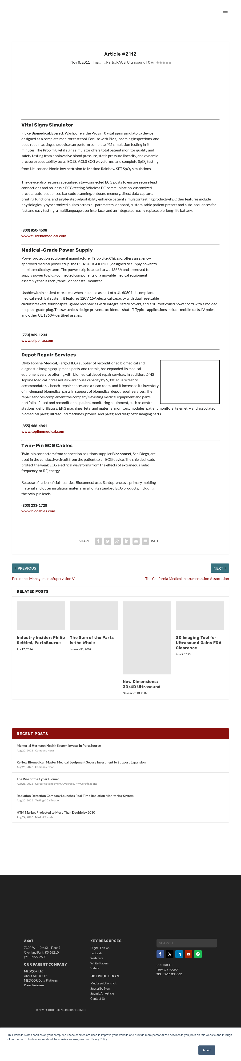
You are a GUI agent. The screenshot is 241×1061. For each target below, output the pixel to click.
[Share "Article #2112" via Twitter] (107, 541)
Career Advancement (48, 783)
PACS (120, 62)
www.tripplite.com (37, 340)
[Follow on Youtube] (188, 954)
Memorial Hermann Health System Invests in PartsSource (59, 745)
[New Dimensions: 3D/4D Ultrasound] (147, 637)
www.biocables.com (38, 511)
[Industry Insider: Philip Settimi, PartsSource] (41, 615)
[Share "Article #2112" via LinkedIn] (126, 541)
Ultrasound (136, 62)
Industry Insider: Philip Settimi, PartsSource (41, 640)
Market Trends (44, 817)
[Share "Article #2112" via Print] (145, 541)
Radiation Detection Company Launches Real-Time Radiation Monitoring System (75, 796)
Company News (44, 750)
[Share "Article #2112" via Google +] (117, 541)
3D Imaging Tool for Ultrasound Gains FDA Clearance (198, 642)
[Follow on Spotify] (198, 954)
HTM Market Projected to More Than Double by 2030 (56, 812)
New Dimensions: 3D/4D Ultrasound (142, 684)
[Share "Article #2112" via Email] (136, 541)
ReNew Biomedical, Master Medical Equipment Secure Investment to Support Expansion (81, 762)
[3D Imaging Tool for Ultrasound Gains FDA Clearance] (200, 615)
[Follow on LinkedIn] (179, 954)
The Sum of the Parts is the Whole (92, 640)
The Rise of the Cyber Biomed (38, 779)
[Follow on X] (169, 954)
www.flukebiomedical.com (43, 235)
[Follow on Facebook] (160, 954)
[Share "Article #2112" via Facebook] (98, 541)
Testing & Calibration (47, 800)
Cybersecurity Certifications (79, 783)
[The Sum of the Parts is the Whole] (94, 615)
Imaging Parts (103, 62)
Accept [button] (206, 1050)
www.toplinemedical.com (42, 431)
